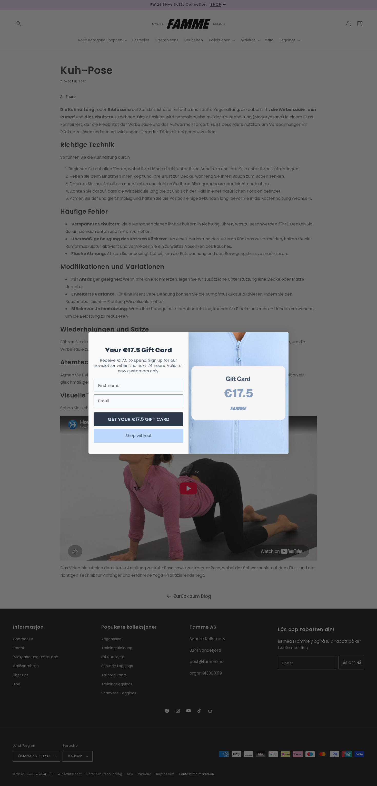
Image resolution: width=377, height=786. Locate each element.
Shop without (138, 436)
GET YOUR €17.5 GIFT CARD (139, 419)
